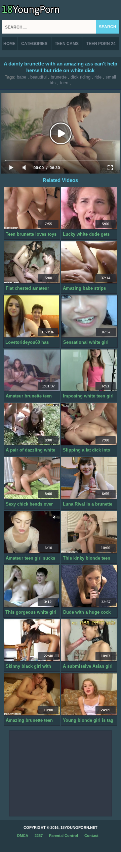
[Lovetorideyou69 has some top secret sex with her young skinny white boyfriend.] (31, 316)
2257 (39, 836)
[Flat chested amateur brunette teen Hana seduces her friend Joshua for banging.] (32, 262)
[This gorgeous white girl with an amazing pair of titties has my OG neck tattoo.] (31, 586)
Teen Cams (67, 43)
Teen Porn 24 (101, 43)
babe (21, 77)
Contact (91, 836)
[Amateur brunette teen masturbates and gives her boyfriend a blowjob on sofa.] (32, 370)
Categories (34, 43)
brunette (59, 77)
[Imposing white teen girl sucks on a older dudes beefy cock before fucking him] (89, 370)
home (9, 43)
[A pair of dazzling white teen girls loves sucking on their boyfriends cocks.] (32, 424)
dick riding (80, 77)
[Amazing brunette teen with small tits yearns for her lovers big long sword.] (32, 694)
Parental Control (63, 836)
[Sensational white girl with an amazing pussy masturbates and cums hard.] (89, 316)
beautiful (38, 77)
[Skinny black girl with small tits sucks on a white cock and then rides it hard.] (32, 640)
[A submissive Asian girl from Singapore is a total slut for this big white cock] (89, 640)
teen (64, 82)
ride (98, 77)
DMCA (22, 836)
